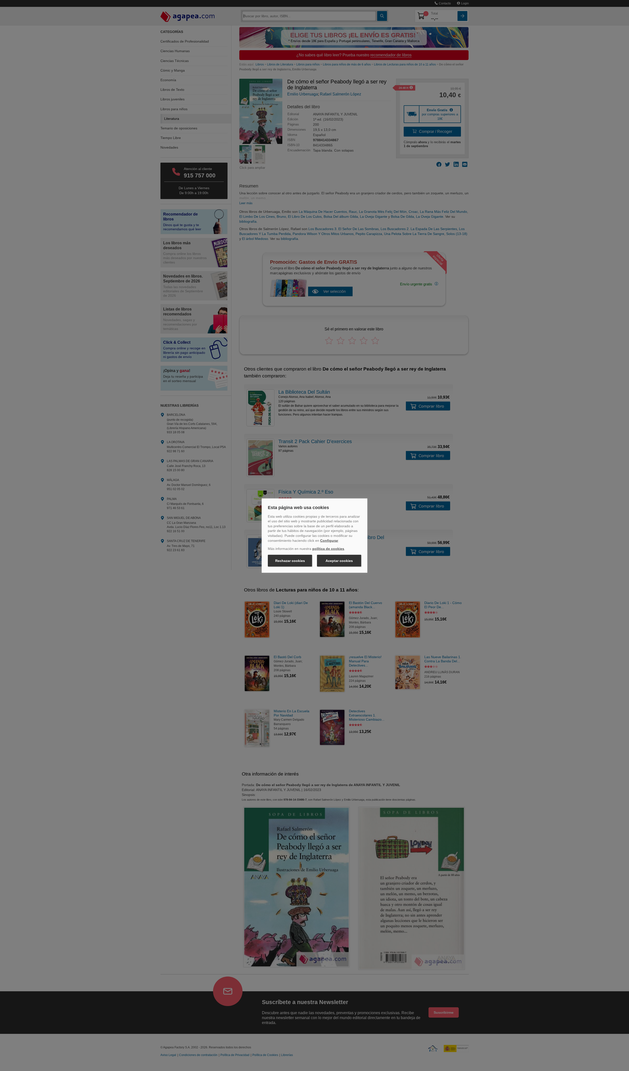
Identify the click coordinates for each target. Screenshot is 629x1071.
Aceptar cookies (339, 561)
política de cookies (328, 549)
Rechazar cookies (290, 561)
